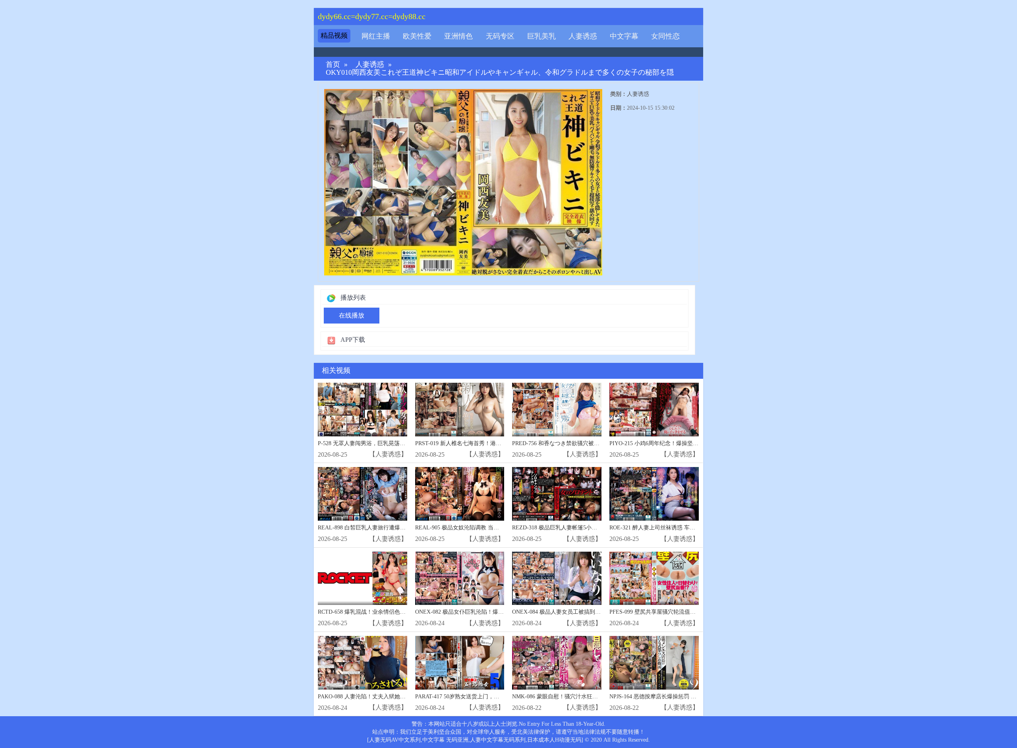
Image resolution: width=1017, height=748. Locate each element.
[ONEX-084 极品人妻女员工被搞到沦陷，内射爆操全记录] (556, 578)
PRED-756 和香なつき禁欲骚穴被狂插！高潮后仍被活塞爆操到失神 (594, 443)
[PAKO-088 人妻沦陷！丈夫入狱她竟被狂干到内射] (362, 663)
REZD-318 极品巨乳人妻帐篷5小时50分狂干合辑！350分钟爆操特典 (595, 528)
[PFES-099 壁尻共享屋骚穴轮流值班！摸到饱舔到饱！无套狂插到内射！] (654, 578)
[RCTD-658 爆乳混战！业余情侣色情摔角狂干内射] (362, 578)
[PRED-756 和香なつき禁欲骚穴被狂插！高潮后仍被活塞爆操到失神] (556, 409)
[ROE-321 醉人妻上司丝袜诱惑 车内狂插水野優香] (654, 494)
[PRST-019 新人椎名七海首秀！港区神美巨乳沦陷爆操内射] (460, 409)
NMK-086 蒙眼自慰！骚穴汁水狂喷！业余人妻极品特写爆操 (585, 697)
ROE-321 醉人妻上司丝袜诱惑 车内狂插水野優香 (669, 528)
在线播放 (351, 315)
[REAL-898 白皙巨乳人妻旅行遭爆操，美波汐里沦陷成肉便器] (362, 494)
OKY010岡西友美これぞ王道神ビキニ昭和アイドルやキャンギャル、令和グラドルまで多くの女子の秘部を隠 (500, 72)
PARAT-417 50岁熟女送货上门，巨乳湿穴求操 (471, 697)
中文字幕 (624, 36)
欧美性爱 (417, 36)
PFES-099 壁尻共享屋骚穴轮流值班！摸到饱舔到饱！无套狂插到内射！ (697, 612)
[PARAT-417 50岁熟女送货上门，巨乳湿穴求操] (460, 663)
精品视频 (334, 35)
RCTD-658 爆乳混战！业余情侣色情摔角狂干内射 (378, 612)
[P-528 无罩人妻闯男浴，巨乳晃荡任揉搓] (362, 409)
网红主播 (376, 36)
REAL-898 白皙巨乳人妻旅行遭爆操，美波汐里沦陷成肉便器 (392, 528)
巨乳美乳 (541, 36)
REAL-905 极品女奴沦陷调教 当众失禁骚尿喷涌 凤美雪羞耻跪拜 (494, 528)
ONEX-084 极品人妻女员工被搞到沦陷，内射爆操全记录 (581, 612)
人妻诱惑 (582, 36)
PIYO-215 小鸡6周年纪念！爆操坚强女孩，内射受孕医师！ (681, 443)
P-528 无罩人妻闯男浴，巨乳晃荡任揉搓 (367, 443)
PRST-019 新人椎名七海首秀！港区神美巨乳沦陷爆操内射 (486, 443)
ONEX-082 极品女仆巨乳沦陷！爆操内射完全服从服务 (481, 612)
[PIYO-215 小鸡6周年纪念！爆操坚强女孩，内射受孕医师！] (654, 409)
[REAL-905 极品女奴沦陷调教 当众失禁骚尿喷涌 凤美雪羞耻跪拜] (460, 494)
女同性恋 (665, 36)
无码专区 (500, 36)
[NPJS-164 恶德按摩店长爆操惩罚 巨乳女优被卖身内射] (654, 663)
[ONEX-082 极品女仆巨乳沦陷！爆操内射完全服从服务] (460, 578)
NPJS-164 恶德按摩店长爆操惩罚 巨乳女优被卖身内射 (675, 697)
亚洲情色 (458, 36)
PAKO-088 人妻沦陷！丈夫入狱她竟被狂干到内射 (378, 697)
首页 (333, 64)
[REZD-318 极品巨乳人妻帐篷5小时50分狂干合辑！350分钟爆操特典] (556, 494)
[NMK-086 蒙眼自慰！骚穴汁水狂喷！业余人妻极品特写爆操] (556, 663)
